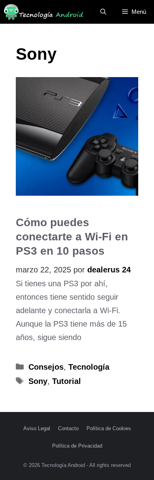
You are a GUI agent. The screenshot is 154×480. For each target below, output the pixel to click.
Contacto (68, 428)
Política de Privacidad (77, 446)
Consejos (46, 367)
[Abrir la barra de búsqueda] (103, 12)
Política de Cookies (108, 428)
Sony (37, 381)
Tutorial (66, 381)
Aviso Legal (36, 428)
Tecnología (88, 367)
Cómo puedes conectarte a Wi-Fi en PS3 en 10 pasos (72, 236)
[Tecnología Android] (43, 12)
